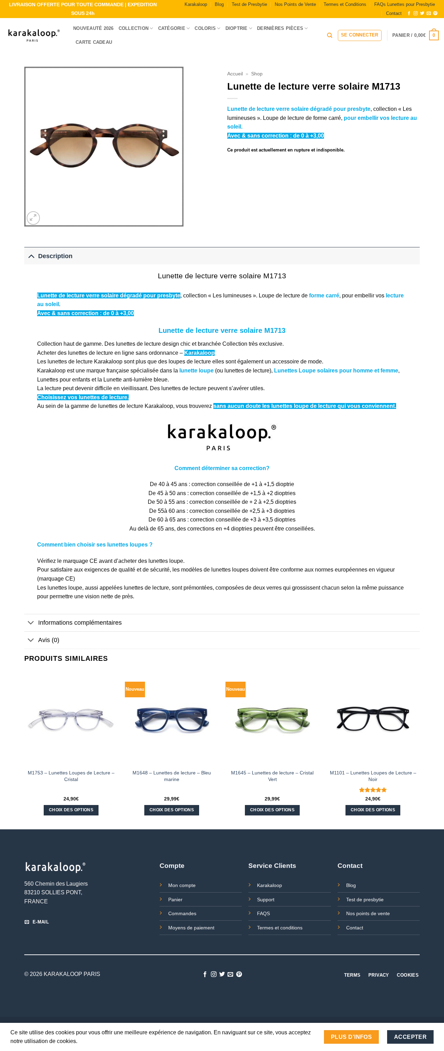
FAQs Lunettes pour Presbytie (404, 4)
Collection (134, 28)
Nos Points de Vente (295, 4)
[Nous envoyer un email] (429, 13)
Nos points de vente (368, 913)
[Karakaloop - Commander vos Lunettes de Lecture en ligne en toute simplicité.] (34, 35)
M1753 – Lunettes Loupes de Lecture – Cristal (71, 776)
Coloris (205, 28)
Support (265, 899)
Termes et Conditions (345, 4)
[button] (360, 35)
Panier (175, 899)
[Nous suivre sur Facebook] (409, 13)
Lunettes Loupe (295, 370)
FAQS (263, 913)
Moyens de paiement (191, 927)
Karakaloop (196, 4)
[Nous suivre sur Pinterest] (435, 13)
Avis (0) (48, 640)
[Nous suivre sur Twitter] (422, 13)
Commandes (182, 913)
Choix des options (71, 810)
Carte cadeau (94, 42)
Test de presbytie (365, 899)
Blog (219, 4)
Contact (394, 13)
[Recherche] (329, 35)
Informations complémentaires (80, 622)
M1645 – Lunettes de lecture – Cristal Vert (272, 776)
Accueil (235, 73)
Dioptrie (236, 28)
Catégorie (171, 28)
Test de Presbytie (249, 4)
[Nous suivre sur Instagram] (415, 13)
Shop (257, 73)
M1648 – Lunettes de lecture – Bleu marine (172, 776)
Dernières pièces (280, 28)
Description (55, 256)
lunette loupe (196, 370)
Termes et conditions (279, 927)
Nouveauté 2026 (93, 28)
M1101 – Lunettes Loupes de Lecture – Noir (373, 776)
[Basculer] (31, 255)
